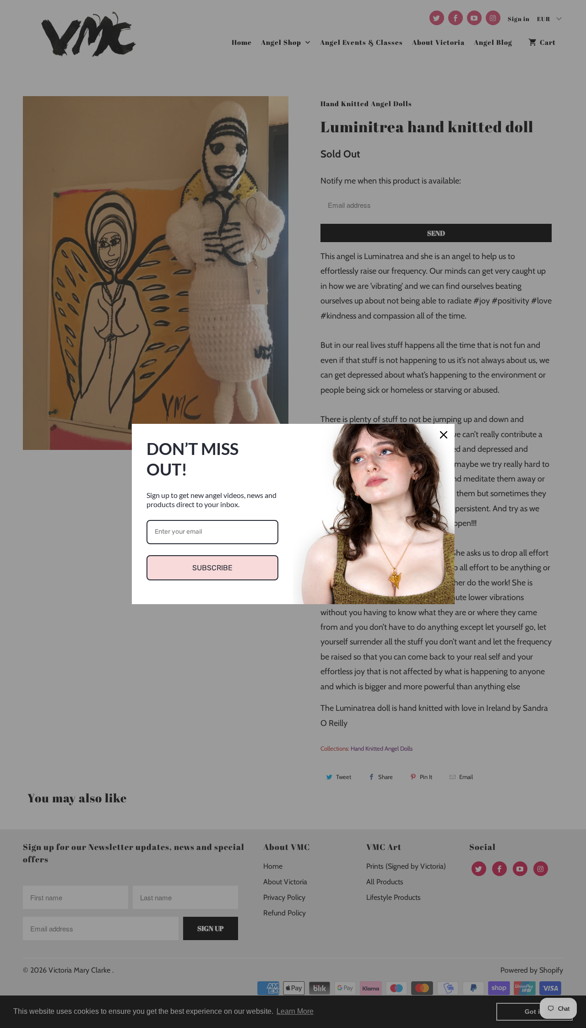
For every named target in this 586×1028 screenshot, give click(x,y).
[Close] (444, 435)
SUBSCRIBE (212, 567)
